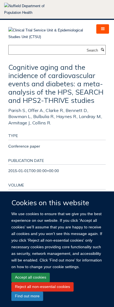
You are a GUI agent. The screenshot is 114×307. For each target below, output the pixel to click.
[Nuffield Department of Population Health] (31, 9)
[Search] (102, 50)
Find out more (27, 296)
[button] (102, 29)
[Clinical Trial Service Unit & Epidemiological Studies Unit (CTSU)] (48, 32)
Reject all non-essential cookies (42, 286)
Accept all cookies (30, 277)
